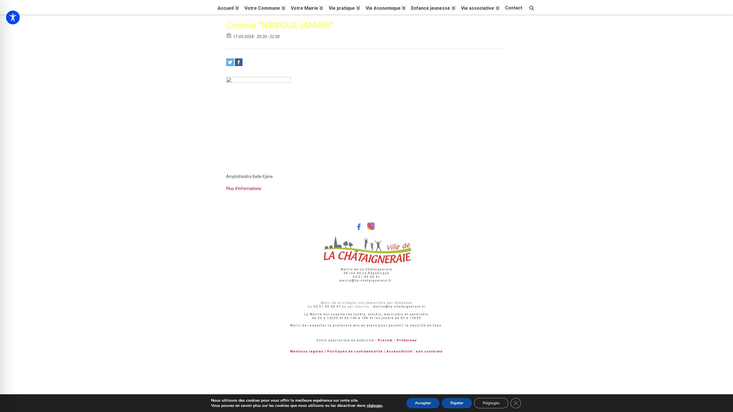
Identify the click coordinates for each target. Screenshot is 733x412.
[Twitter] (230, 62)
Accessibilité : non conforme (415, 351)
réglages (374, 405)
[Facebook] (239, 62)
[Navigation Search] (531, 7)
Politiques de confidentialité (355, 351)
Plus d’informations (243, 188)
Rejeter (456, 403)
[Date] (229, 35)
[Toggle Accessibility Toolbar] (12, 17)
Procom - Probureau (397, 340)
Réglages (491, 403)
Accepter (423, 403)
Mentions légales (307, 351)
